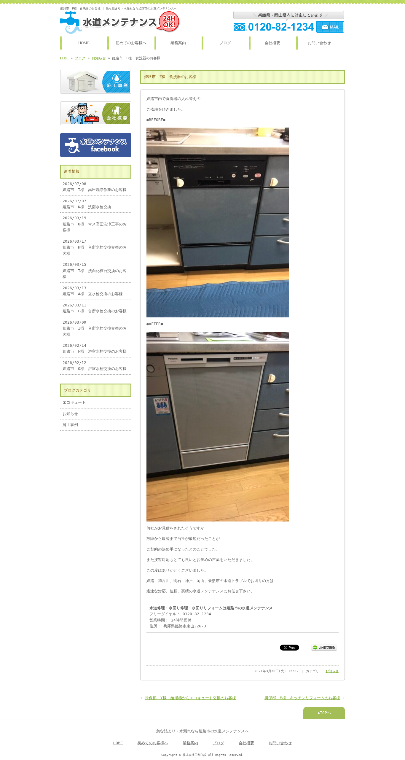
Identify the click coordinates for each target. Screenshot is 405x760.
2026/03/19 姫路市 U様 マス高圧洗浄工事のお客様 (95, 224)
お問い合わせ (319, 43)
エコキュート (74, 402)
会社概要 (272, 43)
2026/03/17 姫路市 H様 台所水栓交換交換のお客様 (95, 247)
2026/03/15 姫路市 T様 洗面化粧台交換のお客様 (95, 270)
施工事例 (70, 424)
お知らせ (99, 58)
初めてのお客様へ (131, 43)
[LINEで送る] (324, 647)
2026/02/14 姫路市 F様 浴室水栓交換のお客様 (95, 348)
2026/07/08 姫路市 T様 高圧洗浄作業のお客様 (95, 187)
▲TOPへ (324, 712)
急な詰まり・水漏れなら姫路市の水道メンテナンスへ (202, 731)
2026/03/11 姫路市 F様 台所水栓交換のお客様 (95, 308)
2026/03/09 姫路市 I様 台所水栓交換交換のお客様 (95, 328)
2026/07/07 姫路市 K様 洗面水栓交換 (87, 204)
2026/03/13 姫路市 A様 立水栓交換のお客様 (93, 291)
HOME (84, 43)
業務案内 (178, 43)
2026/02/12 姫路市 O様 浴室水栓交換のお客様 (95, 365)
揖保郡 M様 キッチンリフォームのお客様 (302, 698)
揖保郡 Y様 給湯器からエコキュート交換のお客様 (190, 698)
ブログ (225, 43)
